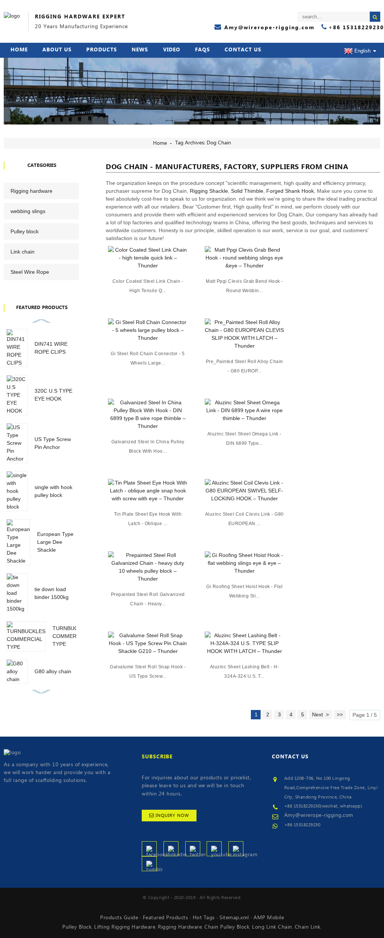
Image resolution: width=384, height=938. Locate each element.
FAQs (202, 50)
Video (171, 50)
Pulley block (24, 231)
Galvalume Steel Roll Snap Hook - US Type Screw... (148, 671)
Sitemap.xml (234, 918)
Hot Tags (204, 918)
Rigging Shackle (209, 191)
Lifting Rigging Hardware (124, 927)
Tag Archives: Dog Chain (203, 143)
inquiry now (172, 815)
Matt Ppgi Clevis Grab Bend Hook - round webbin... (244, 286)
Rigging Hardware (180, 927)
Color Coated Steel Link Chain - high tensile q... (147, 286)
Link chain (22, 252)
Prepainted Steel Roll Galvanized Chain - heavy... (148, 599)
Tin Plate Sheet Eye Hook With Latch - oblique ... (148, 519)
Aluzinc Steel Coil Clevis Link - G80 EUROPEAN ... (244, 519)
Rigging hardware (31, 191)
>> (340, 714)
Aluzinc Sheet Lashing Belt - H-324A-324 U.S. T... (244, 671)
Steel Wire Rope (29, 272)
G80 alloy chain (52, 671)
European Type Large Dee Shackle (55, 542)
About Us (57, 50)
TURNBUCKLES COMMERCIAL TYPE (71, 636)
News (140, 50)
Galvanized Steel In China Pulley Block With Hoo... (147, 446)
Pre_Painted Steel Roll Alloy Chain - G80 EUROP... (244, 366)
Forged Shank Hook (290, 191)
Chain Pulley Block (226, 927)
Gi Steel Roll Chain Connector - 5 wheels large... (148, 358)
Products (101, 50)
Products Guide (119, 918)
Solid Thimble (247, 191)
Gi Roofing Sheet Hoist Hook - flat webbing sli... (244, 591)
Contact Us (243, 50)
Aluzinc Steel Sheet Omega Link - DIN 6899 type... (244, 438)
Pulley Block (77, 927)
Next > (320, 714)
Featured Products (165, 918)
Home (19, 50)
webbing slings (27, 211)
